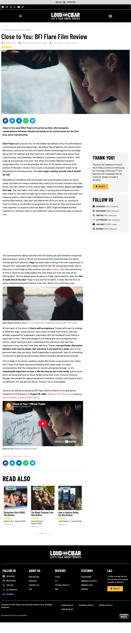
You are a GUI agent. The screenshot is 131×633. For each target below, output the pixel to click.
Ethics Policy (67, 605)
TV (56, 581)
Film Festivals (7, 30)
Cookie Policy (67, 609)
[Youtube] (19, 7)
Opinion (84, 589)
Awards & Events (89, 581)
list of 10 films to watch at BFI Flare (20, 397)
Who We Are (34, 577)
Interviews (86, 577)
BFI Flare (12, 456)
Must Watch (26, 30)
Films (17, 30)
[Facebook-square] (3, 7)
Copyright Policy (86, 605)
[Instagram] (7, 7)
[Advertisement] (43, 236)
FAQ (30, 589)
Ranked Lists (87, 585)
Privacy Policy (105, 605)
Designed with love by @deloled (14, 615)
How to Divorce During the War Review (68, 513)
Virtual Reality (62, 585)
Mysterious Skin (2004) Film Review (14, 513)
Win (56, 589)
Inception (55, 269)
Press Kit (33, 581)
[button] (20, 16)
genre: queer (23, 456)
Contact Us (34, 585)
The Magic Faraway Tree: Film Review (42, 513)
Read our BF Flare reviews (61, 394)
